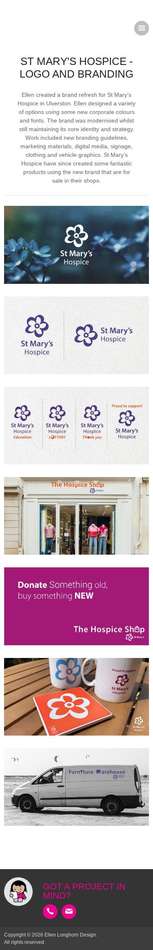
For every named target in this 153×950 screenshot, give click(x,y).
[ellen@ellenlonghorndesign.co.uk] (69, 911)
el (20, 28)
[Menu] (141, 28)
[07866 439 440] (50, 911)
